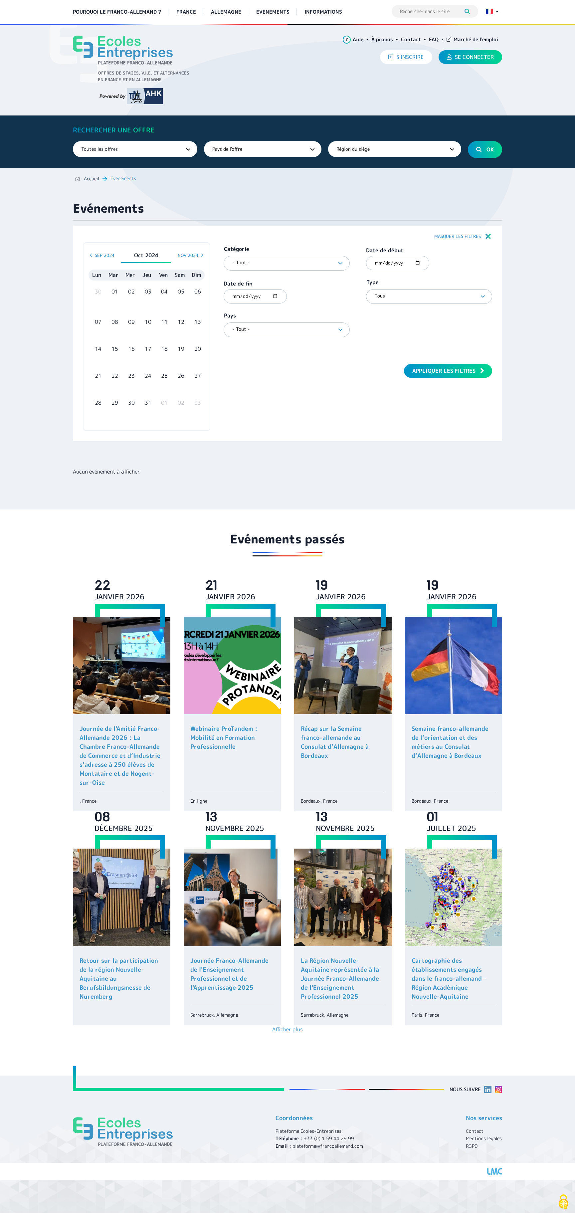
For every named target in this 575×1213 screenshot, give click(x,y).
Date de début (384, 250)
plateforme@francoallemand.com (327, 1146)
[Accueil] (125, 50)
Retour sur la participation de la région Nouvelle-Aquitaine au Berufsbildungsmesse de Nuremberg (119, 978)
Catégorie (236, 249)
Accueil (91, 178)
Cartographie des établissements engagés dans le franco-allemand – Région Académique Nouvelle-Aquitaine (449, 978)
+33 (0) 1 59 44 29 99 (328, 1138)
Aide (354, 39)
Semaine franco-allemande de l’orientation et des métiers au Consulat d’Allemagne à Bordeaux (450, 742)
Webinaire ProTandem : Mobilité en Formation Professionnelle (224, 737)
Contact (411, 39)
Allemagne (226, 11)
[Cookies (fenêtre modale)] (563, 1202)
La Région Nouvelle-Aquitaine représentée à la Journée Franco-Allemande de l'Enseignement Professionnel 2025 (340, 978)
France (186, 11)
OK (490, 149)
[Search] (470, 11)
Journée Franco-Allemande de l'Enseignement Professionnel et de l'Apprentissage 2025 (229, 974)
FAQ (434, 39)
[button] (287, 236)
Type (372, 282)
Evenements (272, 11)
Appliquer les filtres (444, 370)
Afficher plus (287, 1029)
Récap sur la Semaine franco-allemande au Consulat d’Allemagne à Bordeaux (335, 742)
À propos (382, 39)
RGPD (472, 1146)
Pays (230, 315)
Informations (323, 11)
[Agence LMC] (494, 1171)
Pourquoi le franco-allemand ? (117, 11)
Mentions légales (484, 1138)
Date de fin (238, 283)
